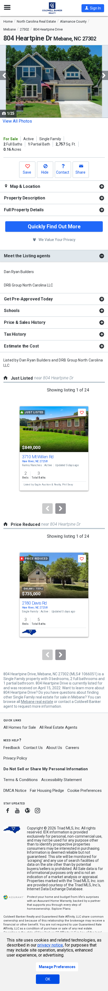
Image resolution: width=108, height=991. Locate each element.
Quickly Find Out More (54, 226)
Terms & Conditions (20, 779)
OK (47, 979)
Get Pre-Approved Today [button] (28, 298)
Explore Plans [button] (61, 908)
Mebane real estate (37, 702)
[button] (93, 8)
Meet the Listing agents (27, 255)
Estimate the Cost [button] (21, 346)
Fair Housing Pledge (47, 790)
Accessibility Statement (61, 779)
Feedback (11, 748)
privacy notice (50, 945)
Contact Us (33, 747)
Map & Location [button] (24, 186)
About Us (54, 747)
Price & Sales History (24, 322)
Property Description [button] (24, 197)
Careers (72, 747)
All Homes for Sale (19, 727)
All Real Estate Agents (58, 727)
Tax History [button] (15, 334)
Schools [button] (12, 310)
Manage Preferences (57, 967)
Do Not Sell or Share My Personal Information (45, 769)
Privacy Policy (15, 758)
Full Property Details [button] (24, 209)
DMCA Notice (14, 790)
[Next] (60, 508)
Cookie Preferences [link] (84, 790)
